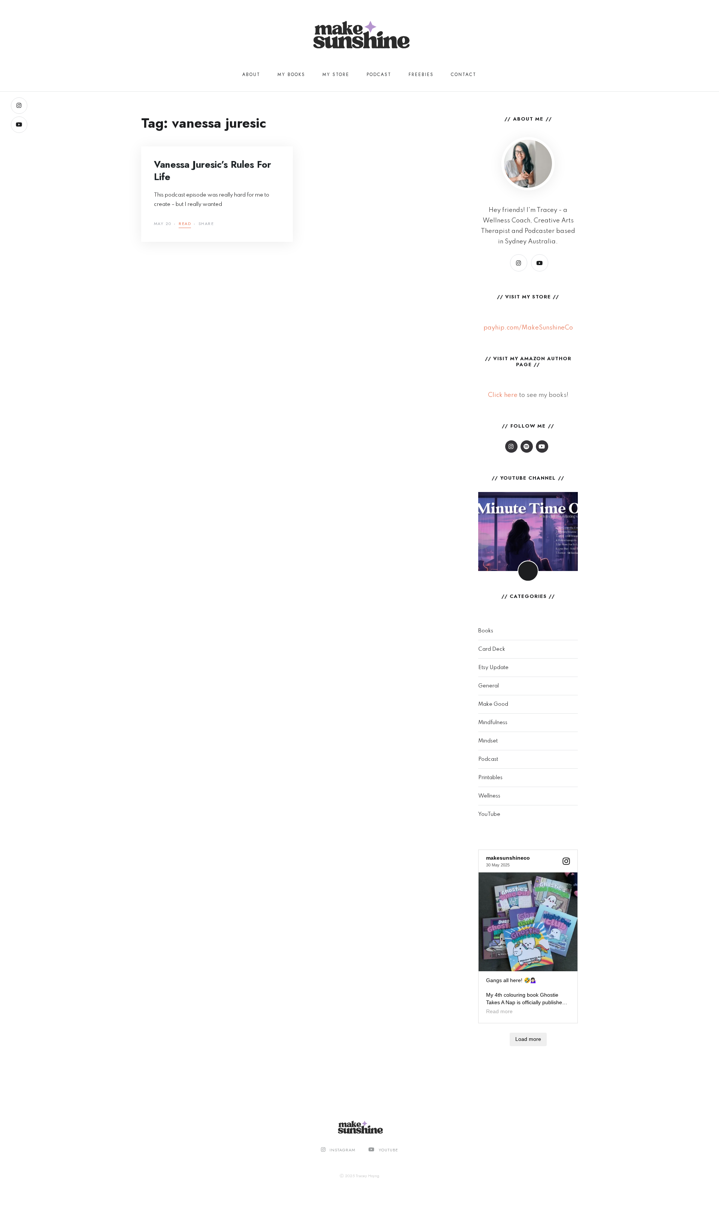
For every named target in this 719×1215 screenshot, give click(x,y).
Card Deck (491, 649)
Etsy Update (493, 667)
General (488, 686)
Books (485, 631)
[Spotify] (527, 446)
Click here (503, 395)
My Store (335, 74)
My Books (291, 74)
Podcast (379, 74)
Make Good (493, 704)
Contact (463, 74)
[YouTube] (19, 124)
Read (185, 224)
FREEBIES (421, 74)
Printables (490, 777)
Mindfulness (492, 722)
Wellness (489, 796)
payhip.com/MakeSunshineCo (528, 328)
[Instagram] (19, 105)
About (251, 74)
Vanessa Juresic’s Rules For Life (212, 170)
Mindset (488, 741)
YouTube (489, 814)
